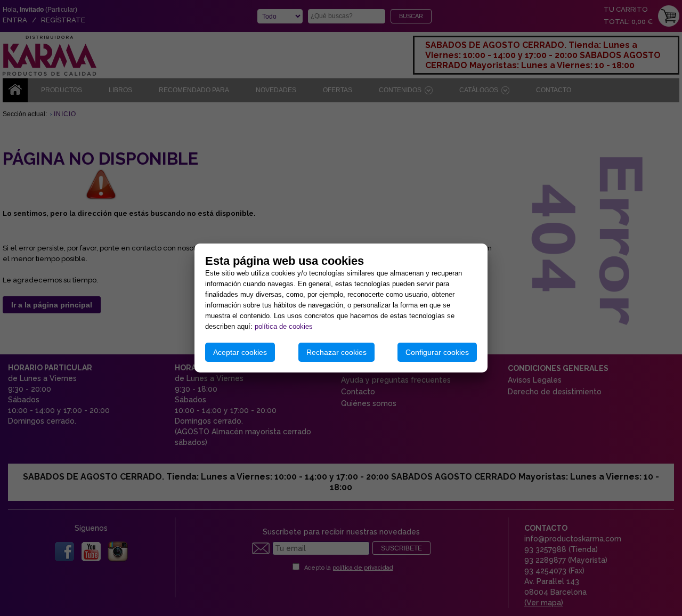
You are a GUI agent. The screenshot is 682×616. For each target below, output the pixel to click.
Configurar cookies (437, 352)
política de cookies (284, 326)
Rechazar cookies (336, 352)
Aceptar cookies (240, 352)
